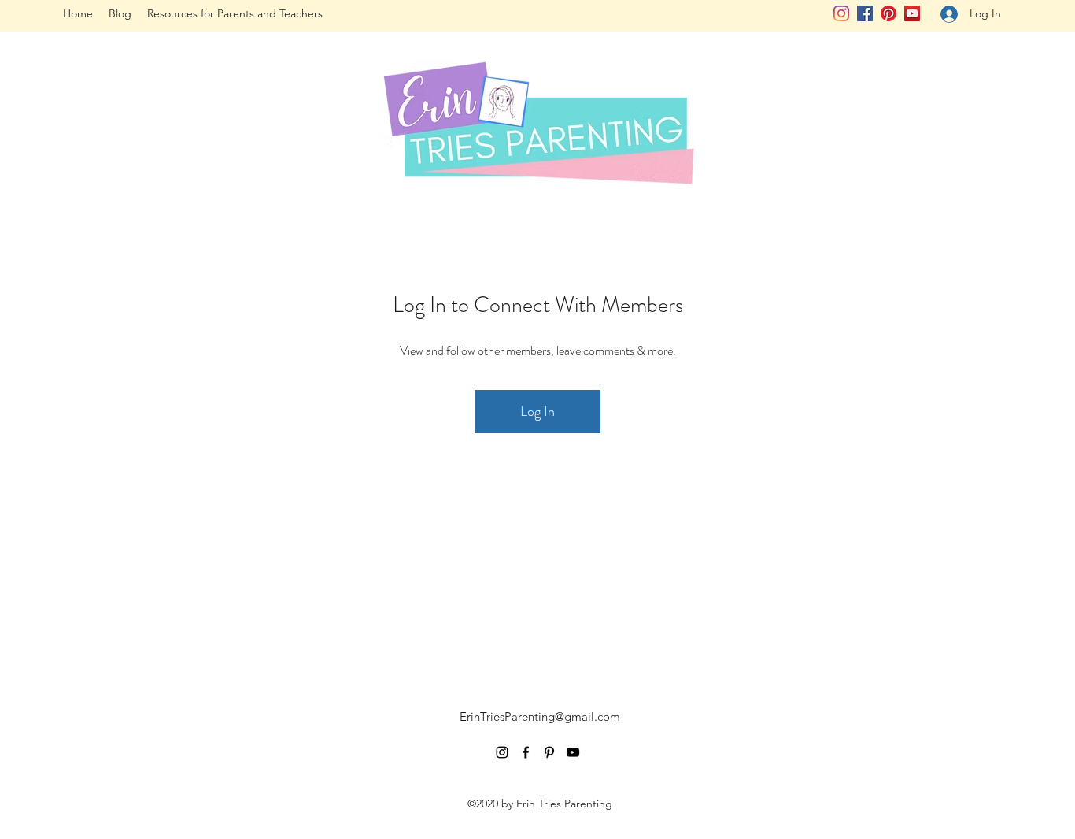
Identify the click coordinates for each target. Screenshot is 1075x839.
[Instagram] (841, 13)
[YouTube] (912, 13)
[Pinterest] (888, 13)
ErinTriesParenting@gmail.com (540, 716)
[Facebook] (865, 13)
